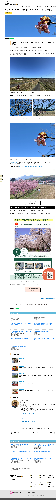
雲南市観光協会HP (14, 162)
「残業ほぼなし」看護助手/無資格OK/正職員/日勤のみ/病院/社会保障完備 (21, 324)
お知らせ (41, 484)
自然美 (13, 428)
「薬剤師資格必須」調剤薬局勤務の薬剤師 (42, 331)
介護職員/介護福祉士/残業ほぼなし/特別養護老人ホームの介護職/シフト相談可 (21, 459)
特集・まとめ (33, 484)
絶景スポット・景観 (24, 428)
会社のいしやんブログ (24, 423)
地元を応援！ (40, 428)
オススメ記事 (42, 475)
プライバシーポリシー (52, 477)
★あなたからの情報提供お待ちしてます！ (47, 298)
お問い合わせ (50, 475)
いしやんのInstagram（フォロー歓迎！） (28, 421)
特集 (41, 477)
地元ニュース (46, 428)
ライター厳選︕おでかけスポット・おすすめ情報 (21, 304)
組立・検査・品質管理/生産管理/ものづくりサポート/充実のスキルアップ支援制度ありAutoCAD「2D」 (44, 324)
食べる (32, 475)
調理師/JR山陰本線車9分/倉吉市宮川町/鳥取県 (19, 338)
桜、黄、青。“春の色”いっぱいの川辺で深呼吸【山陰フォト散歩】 (32, 166)
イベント (41, 482)
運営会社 (49, 482)
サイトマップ (50, 484)
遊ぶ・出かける (33, 477)
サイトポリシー (51, 486)
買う (31, 482)
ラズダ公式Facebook (24, 418)
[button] (32, 202)
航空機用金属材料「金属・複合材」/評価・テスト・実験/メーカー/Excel (44, 339)
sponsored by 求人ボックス (51, 441)
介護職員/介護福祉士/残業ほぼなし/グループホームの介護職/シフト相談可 (21, 332)
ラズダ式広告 (33, 486)
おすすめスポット (32, 428)
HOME (11, 304)
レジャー (17, 428)
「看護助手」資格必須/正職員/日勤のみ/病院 (42, 451)
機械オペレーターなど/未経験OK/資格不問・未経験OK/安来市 (21, 316)
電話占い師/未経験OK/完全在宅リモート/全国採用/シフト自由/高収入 (44, 459)
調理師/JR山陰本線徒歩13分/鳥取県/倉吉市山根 (19, 444)
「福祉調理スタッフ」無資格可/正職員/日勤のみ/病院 (20, 451)
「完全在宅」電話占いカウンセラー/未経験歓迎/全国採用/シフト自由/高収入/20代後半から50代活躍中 (44, 445)
